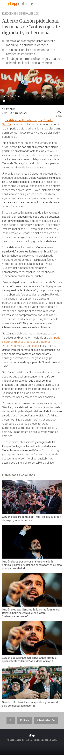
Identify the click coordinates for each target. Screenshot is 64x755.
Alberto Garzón (46, 720)
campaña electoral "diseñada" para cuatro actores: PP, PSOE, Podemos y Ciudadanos (31, 341)
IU (11, 720)
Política (24, 720)
